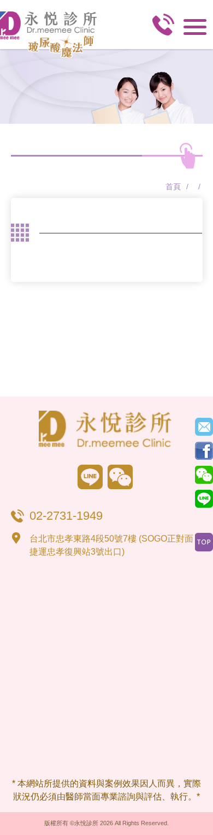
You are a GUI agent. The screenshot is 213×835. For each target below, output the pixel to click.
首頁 (173, 186)
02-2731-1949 (163, 27)
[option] (106, 86)
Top (204, 542)
